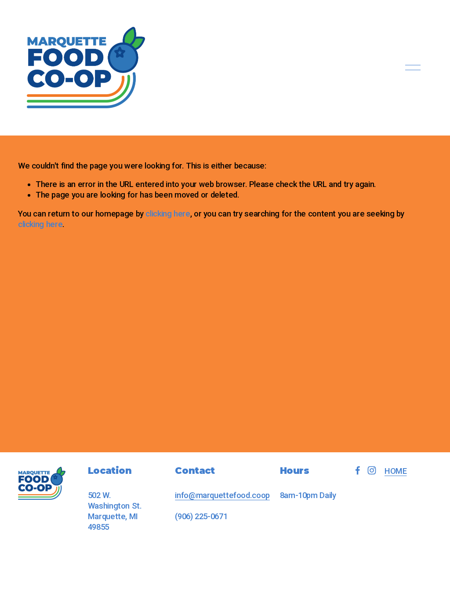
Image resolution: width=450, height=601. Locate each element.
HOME (396, 471)
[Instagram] (371, 470)
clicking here (167, 214)
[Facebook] (357, 470)
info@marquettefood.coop (222, 495)
